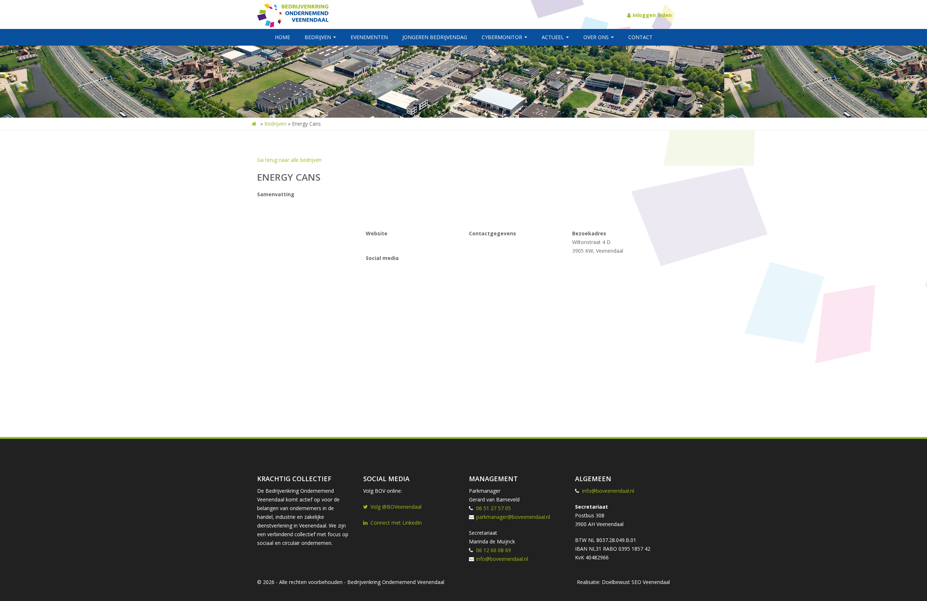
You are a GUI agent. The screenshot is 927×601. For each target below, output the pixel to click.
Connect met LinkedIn (396, 522)
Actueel (553, 37)
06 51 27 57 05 (493, 508)
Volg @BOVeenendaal (395, 506)
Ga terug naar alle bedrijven (289, 159)
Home (282, 37)
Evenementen (369, 37)
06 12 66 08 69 (493, 550)
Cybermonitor (503, 37)
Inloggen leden (652, 15)
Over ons (596, 37)
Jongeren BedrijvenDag (434, 37)
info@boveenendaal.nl (502, 558)
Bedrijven (318, 37)
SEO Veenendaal (651, 582)
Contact (640, 37)
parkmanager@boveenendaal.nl (513, 516)
